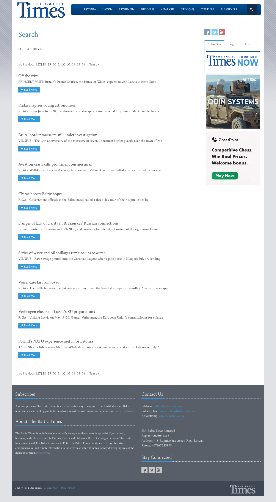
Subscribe (214, 44)
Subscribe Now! (124, 411)
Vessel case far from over (38, 282)
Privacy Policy (68, 487)
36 (83, 64)
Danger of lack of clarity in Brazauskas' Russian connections (68, 223)
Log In (232, 44)
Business (147, 9)
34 (73, 64)
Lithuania (127, 9)
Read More (30, 90)
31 (59, 64)
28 (44, 64)
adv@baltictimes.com (172, 416)
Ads (247, 44)
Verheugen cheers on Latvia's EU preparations (56, 311)
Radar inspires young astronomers (47, 105)
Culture (207, 9)
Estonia (90, 9)
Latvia (107, 9)
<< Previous (26, 64)
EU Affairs (229, 9)
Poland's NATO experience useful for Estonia (55, 341)
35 (78, 64)
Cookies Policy (51, 487)
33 (68, 64)
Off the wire (28, 76)
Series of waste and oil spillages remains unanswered (62, 253)
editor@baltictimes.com (169, 406)
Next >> (94, 64)
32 (64, 64)
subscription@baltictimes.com (178, 411)
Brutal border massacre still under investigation (57, 135)
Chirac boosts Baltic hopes (40, 194)
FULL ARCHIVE (30, 49)
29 (49, 64)
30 (54, 64)
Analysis (167, 9)
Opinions (187, 9)
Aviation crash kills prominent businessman (55, 164)
